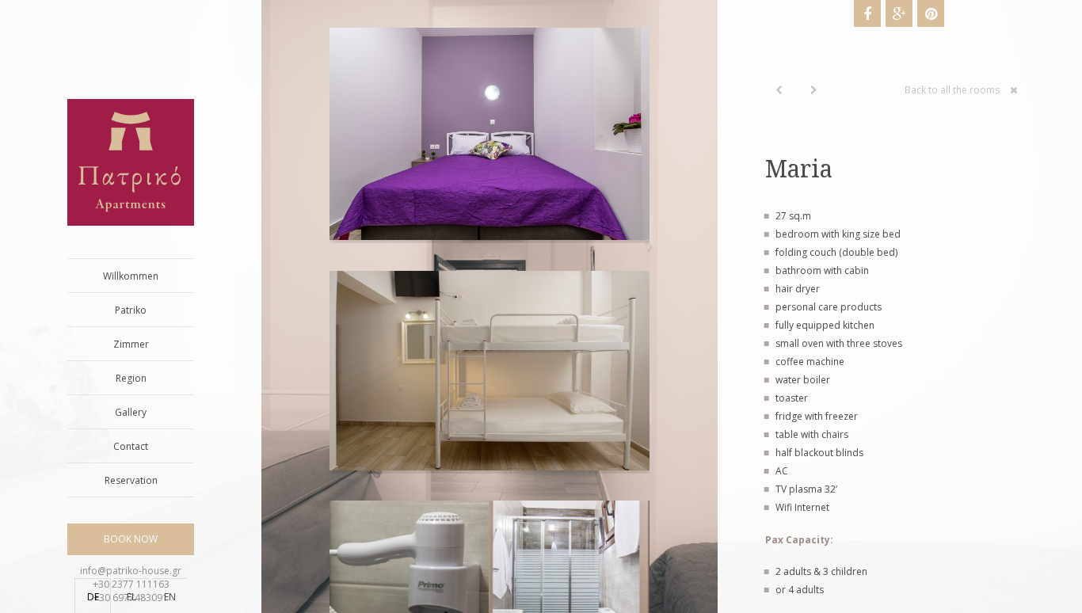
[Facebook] (867, 13)
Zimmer (131, 344)
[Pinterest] (930, 13)
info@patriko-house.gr (130, 570)
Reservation (131, 480)
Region (131, 378)
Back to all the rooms (952, 90)
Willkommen (130, 276)
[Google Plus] (899, 13)
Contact (130, 446)
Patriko (131, 310)
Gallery (131, 412)
